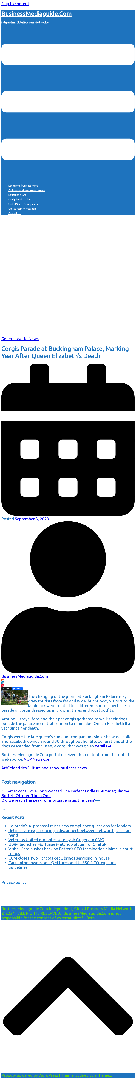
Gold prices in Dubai (19, 199)
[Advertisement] (68, 311)
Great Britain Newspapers (22, 208)
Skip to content (15, 3)
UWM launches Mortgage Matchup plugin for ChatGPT (58, 844)
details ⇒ (103, 746)
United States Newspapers (23, 204)
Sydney (81, 1075)
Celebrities (17, 768)
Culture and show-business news (26, 190)
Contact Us (14, 213)
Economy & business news (23, 185)
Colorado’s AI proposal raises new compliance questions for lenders (69, 826)
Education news (17, 194)
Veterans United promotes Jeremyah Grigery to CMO (56, 839)
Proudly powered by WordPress (29, 1075)
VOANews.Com (38, 759)
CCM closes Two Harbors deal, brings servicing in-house (59, 858)
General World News (20, 338)
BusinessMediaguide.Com (36, 13)
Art (4, 768)
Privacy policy (13, 882)
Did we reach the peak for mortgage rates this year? (48, 800)
